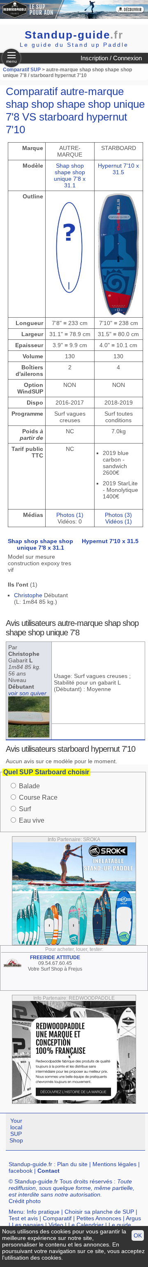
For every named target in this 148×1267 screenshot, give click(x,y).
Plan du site (72, 1164)
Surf (25, 808)
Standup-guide (74, 35)
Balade (29, 785)
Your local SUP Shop (16, 1130)
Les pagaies (28, 1225)
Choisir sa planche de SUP (99, 1211)
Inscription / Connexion (111, 58)
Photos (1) (69, 515)
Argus (133, 1218)
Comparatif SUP (22, 70)
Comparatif (57, 1218)
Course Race (38, 797)
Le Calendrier (86, 1225)
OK (138, 1235)
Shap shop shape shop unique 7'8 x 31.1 (70, 175)
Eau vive (31, 820)
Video (56, 1225)
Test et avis (23, 1218)
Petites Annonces (98, 1218)
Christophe (28, 595)
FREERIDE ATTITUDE (55, 957)
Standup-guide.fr (30, 1164)
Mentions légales (114, 1164)
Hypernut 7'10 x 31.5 (118, 168)
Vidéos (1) (118, 521)
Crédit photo (25, 1201)
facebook (20, 1170)
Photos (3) (118, 515)
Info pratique (43, 1211)
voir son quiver (27, 693)
